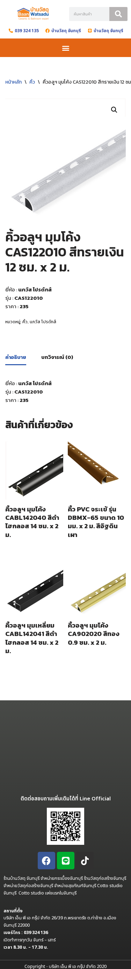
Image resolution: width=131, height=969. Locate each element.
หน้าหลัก (13, 82)
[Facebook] (46, 860)
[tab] (15, 358)
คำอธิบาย (15, 357)
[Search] (118, 14)
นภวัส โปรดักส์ (43, 322)
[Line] (65, 860)
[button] (65, 48)
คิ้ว (32, 82)
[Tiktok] (85, 860)
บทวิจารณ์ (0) (57, 357)
